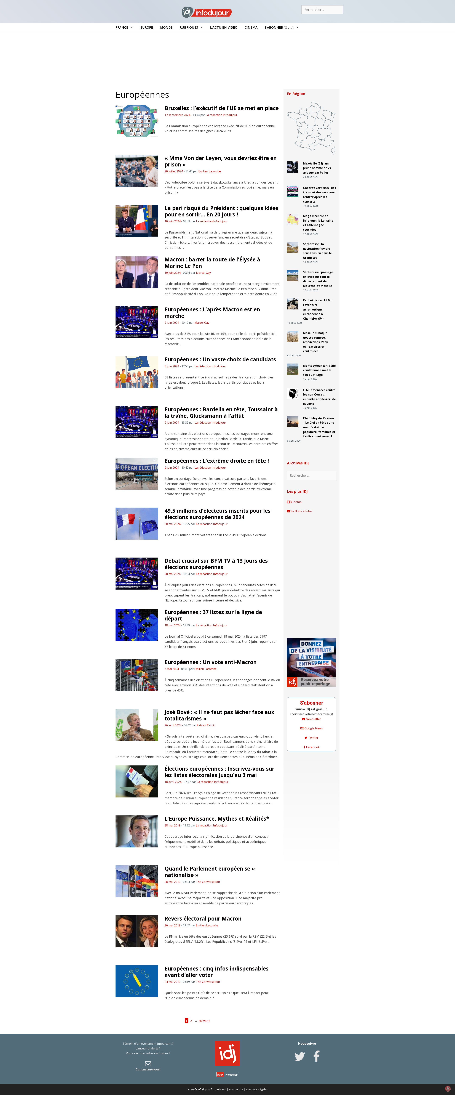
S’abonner (279, 27)
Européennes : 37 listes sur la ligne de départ (213, 615)
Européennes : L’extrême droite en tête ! (217, 460)
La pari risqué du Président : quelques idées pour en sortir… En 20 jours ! (221, 211)
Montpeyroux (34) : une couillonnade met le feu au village (319, 370)
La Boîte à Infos (301, 511)
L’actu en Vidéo (223, 27)
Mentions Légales (257, 1089)
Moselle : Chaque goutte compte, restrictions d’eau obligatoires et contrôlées (315, 342)
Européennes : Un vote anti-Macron (211, 662)
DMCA (220, 1075)
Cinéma (251, 27)
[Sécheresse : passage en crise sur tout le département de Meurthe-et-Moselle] (292, 283)
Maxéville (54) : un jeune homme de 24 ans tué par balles (317, 167)
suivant (202, 1021)
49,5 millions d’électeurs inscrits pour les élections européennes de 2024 (218, 514)
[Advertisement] (227, 59)
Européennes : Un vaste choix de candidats (220, 359)
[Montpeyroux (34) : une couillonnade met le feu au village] (292, 376)
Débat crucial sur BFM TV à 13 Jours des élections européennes (216, 564)
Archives (221, 1089)
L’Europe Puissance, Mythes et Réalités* (217, 818)
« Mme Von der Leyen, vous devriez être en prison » (221, 161)
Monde (166, 27)
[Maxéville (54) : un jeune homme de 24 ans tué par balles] (292, 174)
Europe (146, 27)
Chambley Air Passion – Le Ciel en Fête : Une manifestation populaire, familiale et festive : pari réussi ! (319, 427)
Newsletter (313, 719)
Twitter (312, 738)
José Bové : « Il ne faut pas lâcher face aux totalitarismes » (219, 715)
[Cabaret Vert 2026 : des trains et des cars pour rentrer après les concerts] (292, 199)
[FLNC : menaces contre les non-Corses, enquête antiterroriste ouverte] (292, 401)
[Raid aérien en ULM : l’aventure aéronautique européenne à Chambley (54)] (292, 311)
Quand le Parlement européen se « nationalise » (210, 872)
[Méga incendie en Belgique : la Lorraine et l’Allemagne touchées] (292, 227)
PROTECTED (232, 1075)
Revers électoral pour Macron (203, 918)
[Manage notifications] (448, 1088)
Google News (313, 728)
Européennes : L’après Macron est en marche (212, 312)
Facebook (312, 747)
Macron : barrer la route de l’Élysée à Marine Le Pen (212, 262)
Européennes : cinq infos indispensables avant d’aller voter (217, 972)
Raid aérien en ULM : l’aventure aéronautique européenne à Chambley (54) (317, 309)
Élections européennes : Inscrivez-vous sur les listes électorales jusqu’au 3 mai (219, 772)
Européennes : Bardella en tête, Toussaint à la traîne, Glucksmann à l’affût (221, 412)
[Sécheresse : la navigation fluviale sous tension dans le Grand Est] (292, 255)
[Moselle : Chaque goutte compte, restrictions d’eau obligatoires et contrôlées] (292, 344)
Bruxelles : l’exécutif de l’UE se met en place (222, 108)
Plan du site (236, 1089)
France (122, 27)
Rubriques (189, 27)
